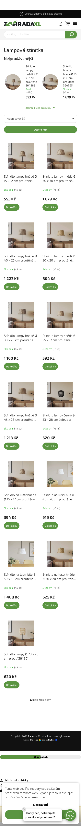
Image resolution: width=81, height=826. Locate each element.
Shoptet (34, 740)
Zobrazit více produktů (39, 107)
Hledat (71, 34)
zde (42, 797)
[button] (70, 815)
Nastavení (40, 805)
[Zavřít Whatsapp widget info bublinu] (24, 809)
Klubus (51, 740)
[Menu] (75, 23)
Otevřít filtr (40, 129)
